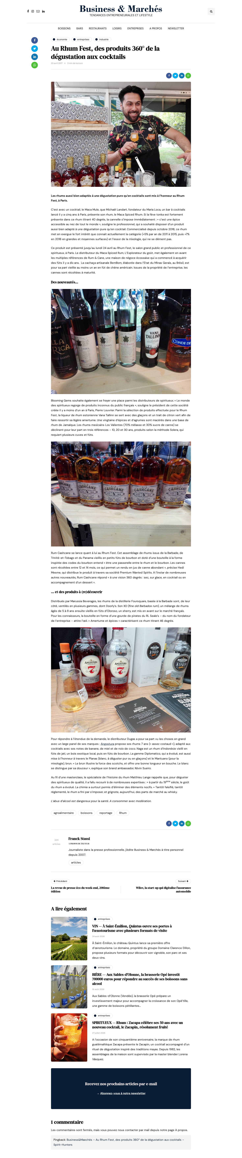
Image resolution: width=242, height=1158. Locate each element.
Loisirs (116, 28)
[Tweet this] (175, 75)
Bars (79, 28)
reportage (105, 813)
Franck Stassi (79, 838)
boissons (87, 813)
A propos (155, 28)
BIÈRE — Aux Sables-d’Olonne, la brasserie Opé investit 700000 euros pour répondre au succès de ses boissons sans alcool (140, 979)
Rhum (123, 813)
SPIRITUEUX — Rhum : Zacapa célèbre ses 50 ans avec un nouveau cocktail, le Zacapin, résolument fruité (137, 1025)
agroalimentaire (64, 813)
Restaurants (98, 28)
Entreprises (135, 28)
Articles (76, 862)
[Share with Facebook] (169, 75)
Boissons (64, 28)
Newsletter (176, 28)
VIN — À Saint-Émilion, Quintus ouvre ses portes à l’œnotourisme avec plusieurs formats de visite (132, 928)
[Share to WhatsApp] (188, 75)
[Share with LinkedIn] (182, 75)
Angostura (107, 744)
